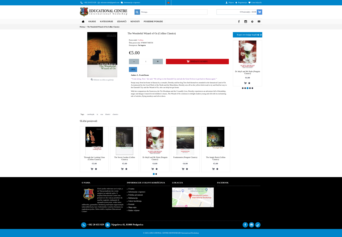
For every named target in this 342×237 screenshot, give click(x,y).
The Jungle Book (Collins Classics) (215, 158)
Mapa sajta (132, 207)
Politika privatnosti (135, 195)
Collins (140, 40)
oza (101, 114)
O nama (131, 189)
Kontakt (131, 204)
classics (115, 114)
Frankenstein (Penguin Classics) (248, 71)
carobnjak (90, 114)
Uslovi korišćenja (134, 201)
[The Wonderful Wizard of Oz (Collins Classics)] (102, 54)
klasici (107, 114)
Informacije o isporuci (136, 192)
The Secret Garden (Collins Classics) (124, 158)
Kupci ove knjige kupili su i (248, 35)
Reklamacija (133, 198)
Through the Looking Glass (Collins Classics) (94, 158)
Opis (133, 69)
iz (97, 114)
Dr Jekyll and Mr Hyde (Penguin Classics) (155, 158)
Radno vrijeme (133, 210)
